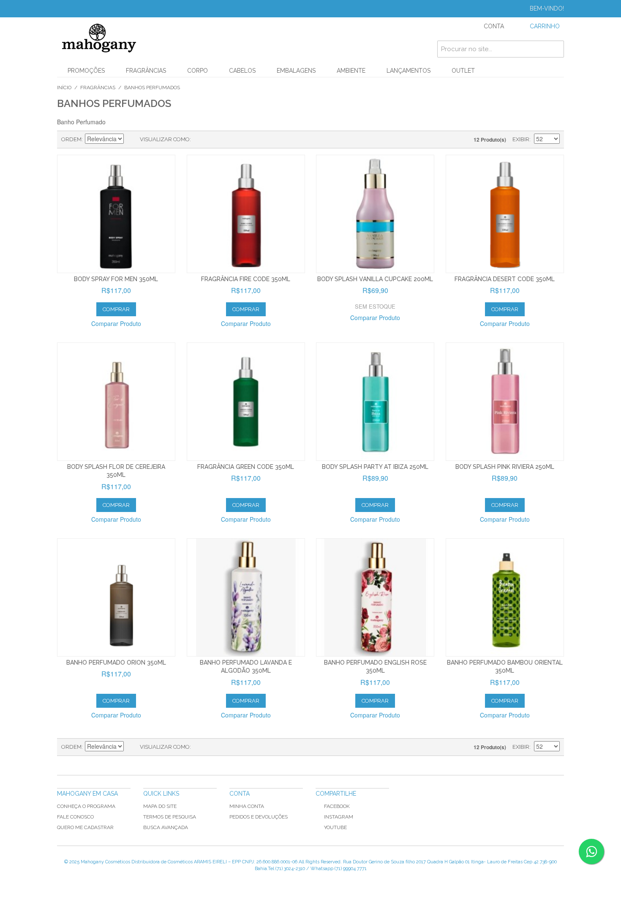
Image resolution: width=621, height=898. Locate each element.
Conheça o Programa (86, 806)
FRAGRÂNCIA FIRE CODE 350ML (245, 279)
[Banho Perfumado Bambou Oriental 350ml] (505, 597)
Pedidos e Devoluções (258, 817)
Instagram (338, 817)
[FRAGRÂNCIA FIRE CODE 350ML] (246, 214)
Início (64, 87)
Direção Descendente (131, 139)
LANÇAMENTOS (408, 70)
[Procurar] (555, 49)
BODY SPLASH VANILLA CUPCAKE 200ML (375, 279)
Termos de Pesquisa (169, 817)
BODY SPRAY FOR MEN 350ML (116, 279)
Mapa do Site (160, 806)
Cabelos (242, 70)
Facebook (337, 806)
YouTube (335, 827)
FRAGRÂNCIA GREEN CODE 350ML (245, 466)
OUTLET (463, 70)
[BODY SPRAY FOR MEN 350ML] (116, 214)
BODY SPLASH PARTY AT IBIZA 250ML (375, 466)
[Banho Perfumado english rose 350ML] (375, 597)
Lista (214, 139)
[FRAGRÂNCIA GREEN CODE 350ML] (246, 401)
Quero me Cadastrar (85, 827)
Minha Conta (246, 806)
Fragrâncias (146, 70)
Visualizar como (165, 139)
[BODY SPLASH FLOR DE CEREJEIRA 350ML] (116, 401)
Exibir (520, 139)
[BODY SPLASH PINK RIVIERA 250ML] (505, 401)
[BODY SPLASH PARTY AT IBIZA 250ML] (375, 401)
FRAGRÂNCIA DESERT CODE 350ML (505, 279)
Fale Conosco (75, 817)
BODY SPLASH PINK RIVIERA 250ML (504, 466)
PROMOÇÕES (86, 70)
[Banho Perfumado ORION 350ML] (116, 597)
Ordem (71, 139)
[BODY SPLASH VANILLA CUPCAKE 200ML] (375, 214)
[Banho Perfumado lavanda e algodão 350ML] (246, 597)
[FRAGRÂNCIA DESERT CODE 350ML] (505, 214)
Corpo (197, 70)
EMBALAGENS (296, 70)
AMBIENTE (351, 70)
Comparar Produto (116, 323)
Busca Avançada (165, 827)
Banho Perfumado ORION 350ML (116, 662)
